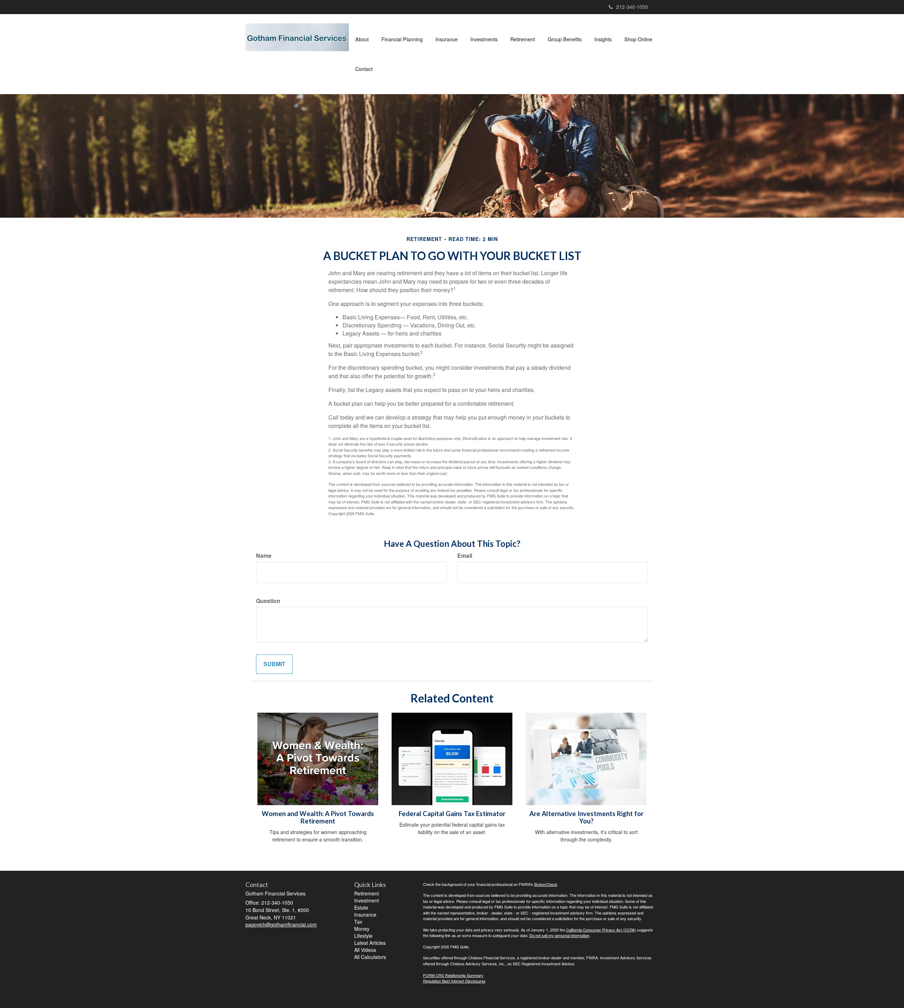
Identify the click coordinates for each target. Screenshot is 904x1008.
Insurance (365, 914)
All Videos (365, 949)
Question (268, 601)
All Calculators (370, 956)
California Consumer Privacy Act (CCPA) (601, 929)
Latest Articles (370, 942)
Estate (361, 907)
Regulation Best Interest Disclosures (454, 981)
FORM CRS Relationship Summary (453, 975)
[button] (362, 39)
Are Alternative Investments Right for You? (586, 817)
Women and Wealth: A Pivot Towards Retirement (318, 817)
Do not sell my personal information (559, 935)
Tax (358, 921)
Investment (366, 900)
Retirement (366, 893)
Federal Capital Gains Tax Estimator (452, 813)
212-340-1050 (632, 6)
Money (361, 928)
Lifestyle (363, 935)
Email (464, 556)
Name (264, 556)
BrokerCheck (545, 884)
